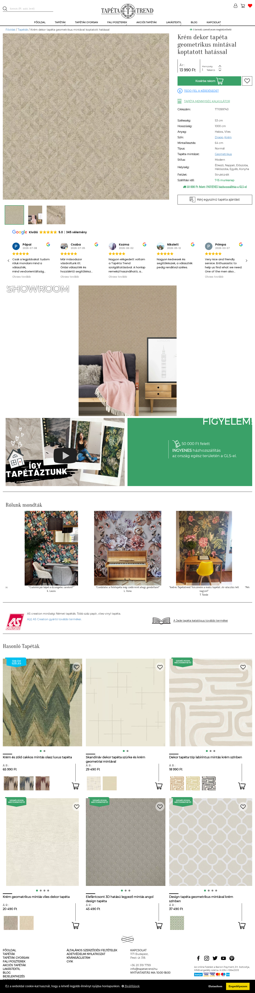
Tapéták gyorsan (16, 957)
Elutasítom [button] (215, 986)
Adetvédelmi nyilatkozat (86, 954)
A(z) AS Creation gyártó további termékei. (54, 619)
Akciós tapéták (14, 965)
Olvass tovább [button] (21, 277)
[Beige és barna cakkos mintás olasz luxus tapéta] (42, 783)
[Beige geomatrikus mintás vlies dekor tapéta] (27, 923)
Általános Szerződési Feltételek (92, 950)
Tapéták (23, 29)
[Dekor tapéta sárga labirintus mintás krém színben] (193, 783)
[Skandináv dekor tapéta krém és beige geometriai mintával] (110, 783)
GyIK (70, 961)
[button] (246, 260)
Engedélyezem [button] (238, 986)
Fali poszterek (14, 961)
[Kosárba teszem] (75, 786)
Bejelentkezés (14, 976)
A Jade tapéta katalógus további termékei (200, 620)
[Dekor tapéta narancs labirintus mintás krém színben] (177, 783)
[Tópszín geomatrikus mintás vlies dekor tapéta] (11, 923)
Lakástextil (11, 969)
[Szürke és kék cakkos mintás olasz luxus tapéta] (27, 783)
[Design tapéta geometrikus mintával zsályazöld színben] (177, 923)
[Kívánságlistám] (250, 6)
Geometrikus (223, 154)
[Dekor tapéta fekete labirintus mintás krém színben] (209, 783)
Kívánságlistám (78, 957)
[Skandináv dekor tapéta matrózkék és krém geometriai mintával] (94, 783)
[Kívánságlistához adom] (247, 81)
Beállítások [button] (132, 986)
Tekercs (211, 70)
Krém (228, 137)
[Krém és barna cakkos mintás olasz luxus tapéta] (11, 783)
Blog (7, 972)
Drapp (219, 137)
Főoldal (10, 29)
